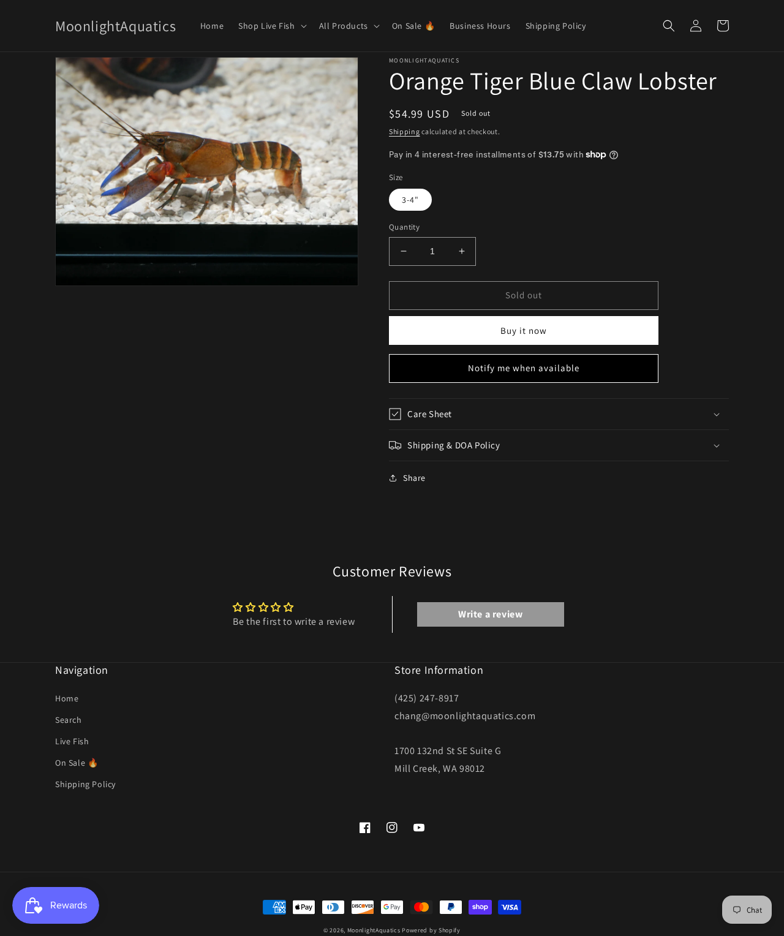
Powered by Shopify (431, 930)
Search (68, 719)
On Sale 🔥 (76, 762)
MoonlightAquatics (374, 930)
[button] (271, 26)
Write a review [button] (490, 614)
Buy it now (523, 330)
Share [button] (414, 477)
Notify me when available (523, 368)
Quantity (404, 227)
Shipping (404, 131)
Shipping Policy (85, 784)
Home (66, 698)
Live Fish (72, 741)
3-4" (410, 199)
